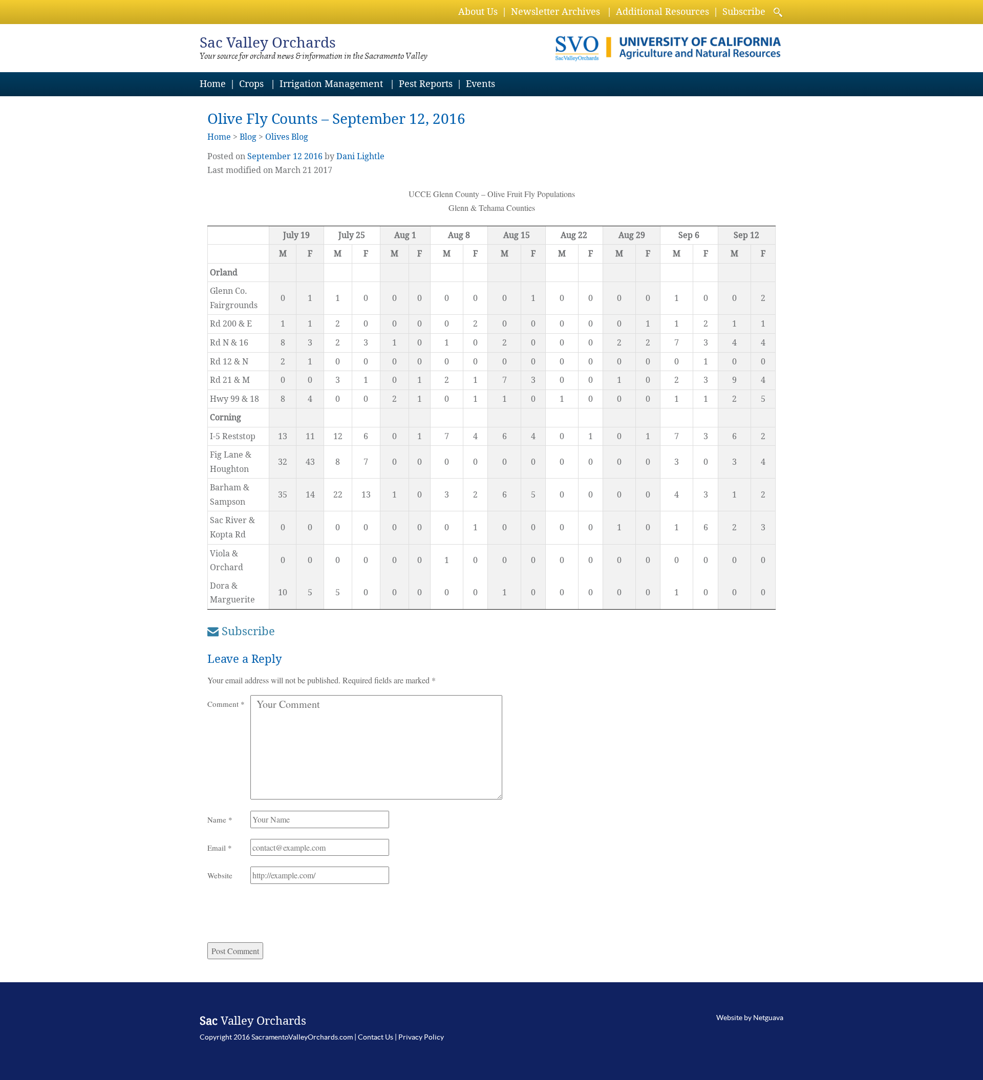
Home (213, 84)
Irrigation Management (331, 84)
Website (219, 875)
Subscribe (743, 11)
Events (480, 84)
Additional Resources (662, 11)
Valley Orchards (268, 43)
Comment (226, 704)
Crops (251, 84)
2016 (313, 156)
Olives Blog (286, 137)
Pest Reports (426, 84)
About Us (478, 11)
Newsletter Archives (555, 11)
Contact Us (375, 1037)
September (269, 156)
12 (297, 156)
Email (219, 848)
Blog (248, 137)
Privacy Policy (421, 1037)
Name (219, 819)
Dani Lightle (360, 156)
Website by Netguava (749, 1017)
